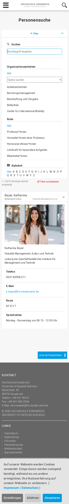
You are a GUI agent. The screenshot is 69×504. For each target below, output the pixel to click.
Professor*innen (16, 131)
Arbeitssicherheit (17, 87)
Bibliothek (13, 105)
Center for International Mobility (25, 111)
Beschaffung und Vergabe (22, 99)
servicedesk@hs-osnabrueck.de (29, 405)
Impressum (11, 488)
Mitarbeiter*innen (17, 156)
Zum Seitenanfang (50, 355)
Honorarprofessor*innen (21, 144)
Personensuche (13, 444)
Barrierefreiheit (13, 452)
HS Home (9, 441)
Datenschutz (30, 488)
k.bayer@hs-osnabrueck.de (22, 291)
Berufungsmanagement (21, 93)
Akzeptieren (52, 498)
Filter (35, 33)
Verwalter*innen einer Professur (26, 137)
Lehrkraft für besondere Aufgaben (27, 150)
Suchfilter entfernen (47, 51)
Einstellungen (12, 498)
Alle (9, 73)
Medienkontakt (13, 448)
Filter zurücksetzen (49, 181)
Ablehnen (33, 498)
